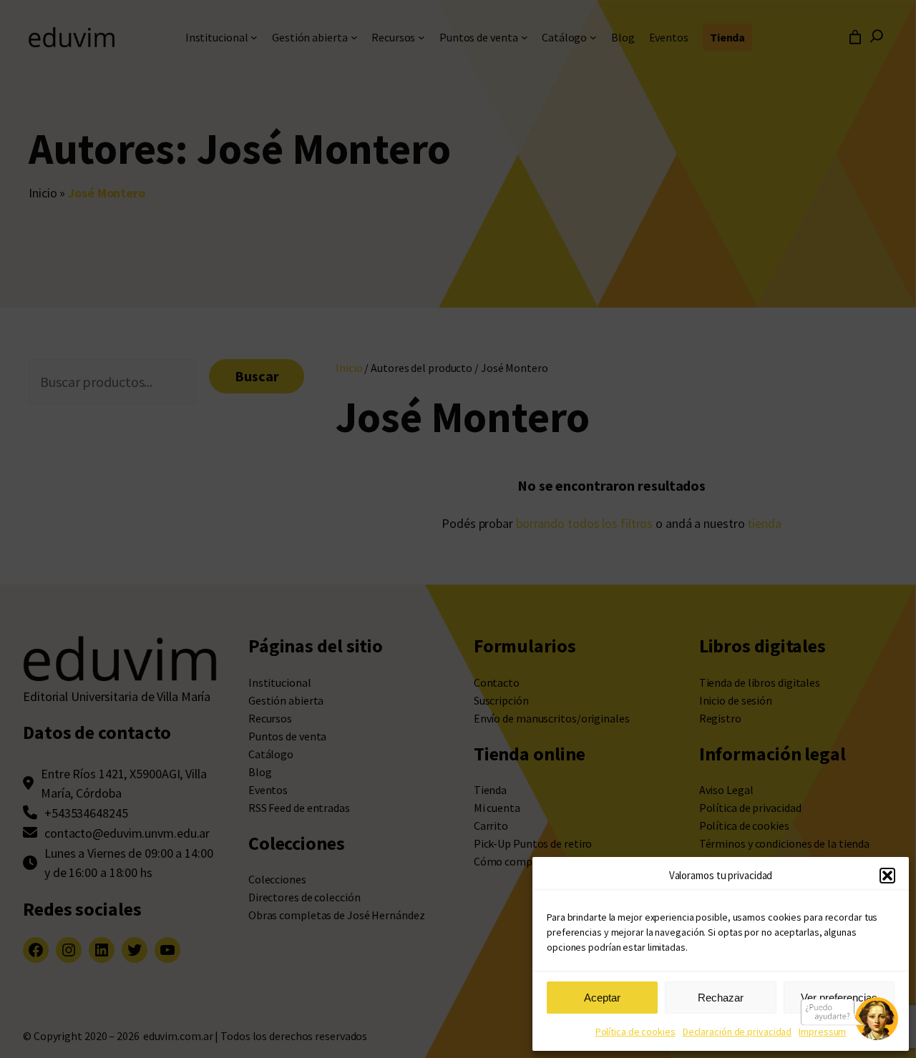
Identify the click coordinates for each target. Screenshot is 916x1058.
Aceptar (602, 997)
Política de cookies (635, 1031)
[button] (887, 875)
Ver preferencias (839, 997)
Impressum (822, 1031)
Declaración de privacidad (737, 1031)
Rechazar (721, 997)
